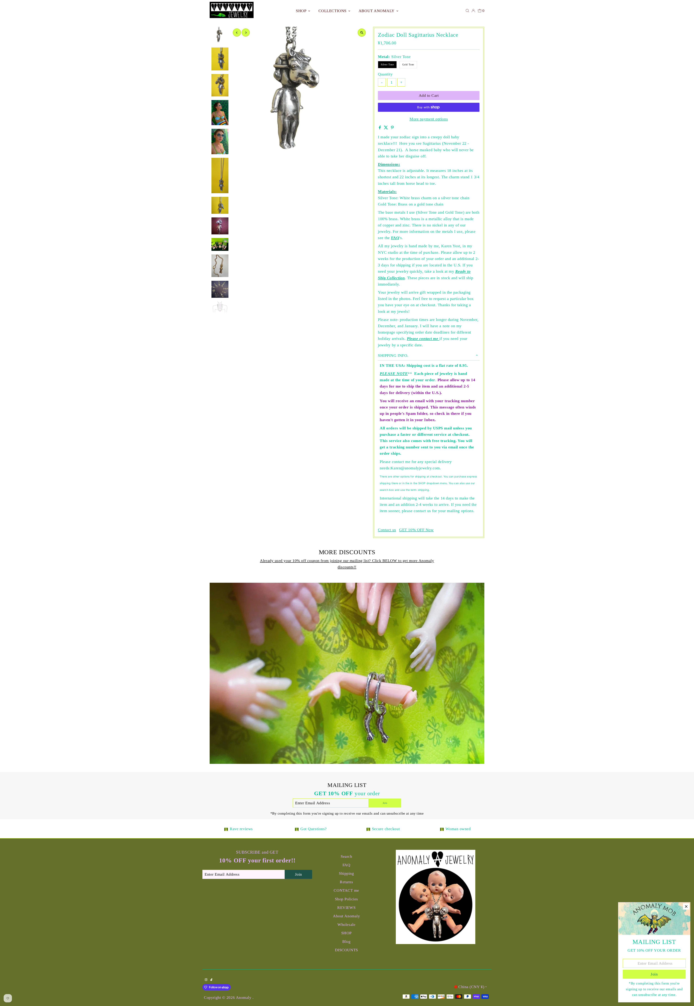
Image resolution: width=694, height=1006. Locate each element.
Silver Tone (387, 64)
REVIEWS (346, 907)
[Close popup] (686, 906)
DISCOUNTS (346, 950)
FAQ (395, 237)
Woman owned (458, 829)
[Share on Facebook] (380, 128)
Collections (333, 10)
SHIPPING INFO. (393, 355)
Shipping (346, 873)
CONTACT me (346, 890)
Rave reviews (241, 829)
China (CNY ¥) (471, 987)
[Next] (246, 33)
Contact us (387, 530)
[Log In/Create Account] (473, 10)
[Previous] (237, 33)
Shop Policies (346, 899)
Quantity (385, 74)
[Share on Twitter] (386, 128)
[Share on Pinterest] (392, 128)
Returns (346, 882)
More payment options (429, 119)
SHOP (301, 10)
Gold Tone (408, 64)
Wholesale (346, 924)
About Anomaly (377, 10)
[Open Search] (467, 10)
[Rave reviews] (226, 829)
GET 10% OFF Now (416, 530)
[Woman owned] (442, 829)
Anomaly (244, 997)
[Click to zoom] (362, 33)
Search (346, 856)
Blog (346, 941)
